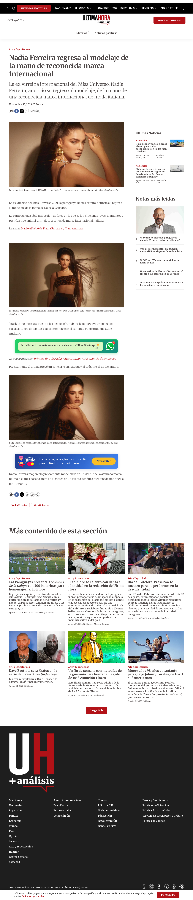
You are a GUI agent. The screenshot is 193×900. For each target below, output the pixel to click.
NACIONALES (63, 8)
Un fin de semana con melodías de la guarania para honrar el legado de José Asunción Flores (95, 674)
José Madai (99, 695)
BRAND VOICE (169, 8)
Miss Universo (41, 505)
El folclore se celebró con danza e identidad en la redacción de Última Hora (96, 585)
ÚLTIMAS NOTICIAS (34, 8)
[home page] (96, 20)
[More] (91, 8)
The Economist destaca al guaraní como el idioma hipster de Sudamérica (161, 250)
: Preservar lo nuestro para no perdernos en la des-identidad (153, 585)
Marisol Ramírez (101, 624)
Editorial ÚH (84, 32)
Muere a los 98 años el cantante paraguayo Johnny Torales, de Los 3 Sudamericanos (155, 674)
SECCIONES (81, 8)
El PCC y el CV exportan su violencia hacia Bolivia (159, 261)
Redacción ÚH (161, 181)
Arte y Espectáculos (19, 49)
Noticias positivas (106, 32)
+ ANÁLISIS (102, 8)
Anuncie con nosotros (67, 800)
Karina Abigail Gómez (44, 612)
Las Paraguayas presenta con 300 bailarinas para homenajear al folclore (36, 585)
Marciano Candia (160, 156)
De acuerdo (168, 895)
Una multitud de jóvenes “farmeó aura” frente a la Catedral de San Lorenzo (161, 272)
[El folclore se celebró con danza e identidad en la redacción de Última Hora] (96, 558)
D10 (114, 8)
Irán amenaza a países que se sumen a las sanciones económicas (161, 284)
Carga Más (96, 710)
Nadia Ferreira (19, 505)
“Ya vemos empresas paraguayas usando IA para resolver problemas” (160, 239)
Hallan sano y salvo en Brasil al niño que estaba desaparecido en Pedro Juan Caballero (151, 148)
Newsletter (104, 460)
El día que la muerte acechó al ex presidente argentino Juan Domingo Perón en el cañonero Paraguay (150, 173)
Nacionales (141, 140)
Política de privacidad (33, 896)
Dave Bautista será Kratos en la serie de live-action (33, 672)
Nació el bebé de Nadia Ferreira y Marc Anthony (52, 228)
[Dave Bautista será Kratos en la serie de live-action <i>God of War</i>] (37, 647)
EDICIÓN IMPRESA (169, 20)
